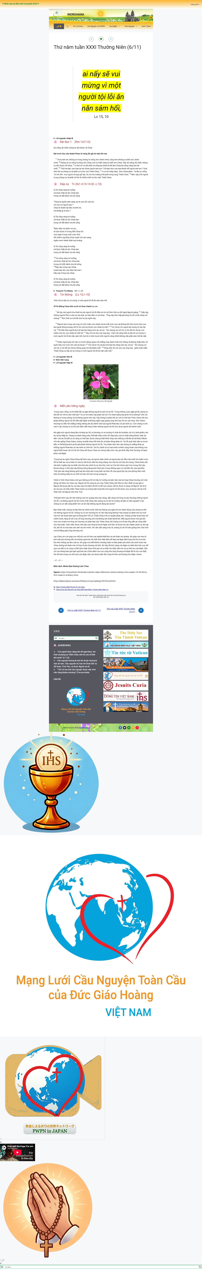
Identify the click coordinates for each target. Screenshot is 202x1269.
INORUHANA (75, 14)
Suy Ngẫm (113, 26)
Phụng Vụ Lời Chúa (77, 587)
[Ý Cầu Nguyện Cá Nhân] (48, 1257)
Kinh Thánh (146, 26)
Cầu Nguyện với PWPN (96, 26)
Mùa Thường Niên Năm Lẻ (98, 590)
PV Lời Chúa (78, 26)
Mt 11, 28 (69, 291)
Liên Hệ (57, 679)
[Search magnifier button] (96, 638)
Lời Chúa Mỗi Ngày (81, 590)
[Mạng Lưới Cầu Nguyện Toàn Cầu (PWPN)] (101, 1036)
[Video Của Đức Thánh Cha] (53, 1139)
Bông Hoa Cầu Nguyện (65, 590)
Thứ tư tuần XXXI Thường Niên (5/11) (84, 610)
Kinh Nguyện (129, 26)
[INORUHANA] (120, 727)
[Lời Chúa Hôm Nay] (51, 833)
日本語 (57, 631)
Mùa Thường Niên (63, 587)
